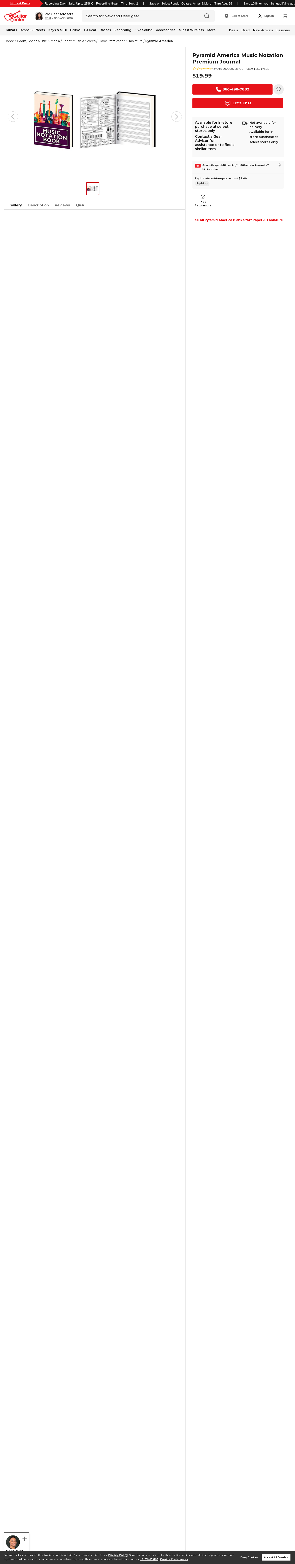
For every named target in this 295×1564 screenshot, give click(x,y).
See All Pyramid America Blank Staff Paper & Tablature (237, 220)
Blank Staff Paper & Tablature (120, 41)
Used (245, 30)
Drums (75, 30)
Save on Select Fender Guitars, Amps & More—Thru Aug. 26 (190, 3)
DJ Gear (90, 30)
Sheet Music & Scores (79, 41)
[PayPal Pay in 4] (202, 183)
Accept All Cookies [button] (276, 1557)
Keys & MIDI (57, 30)
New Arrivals (263, 30)
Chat (48, 18)
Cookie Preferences (174, 1559)
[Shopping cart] (285, 16)
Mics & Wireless (191, 30)
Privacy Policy (118, 1555)
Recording (122, 30)
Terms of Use (149, 1559)
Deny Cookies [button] (249, 1557)
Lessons (283, 30)
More (211, 30)
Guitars (11, 30)
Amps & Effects (33, 30)
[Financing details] (279, 165)
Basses (105, 30)
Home (9, 41)
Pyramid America (159, 41)
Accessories (165, 30)
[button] (54, 16)
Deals (233, 30)
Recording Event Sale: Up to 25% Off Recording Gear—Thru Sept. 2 (91, 3)
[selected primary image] (95, 116)
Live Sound (143, 30)
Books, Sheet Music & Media (38, 41)
